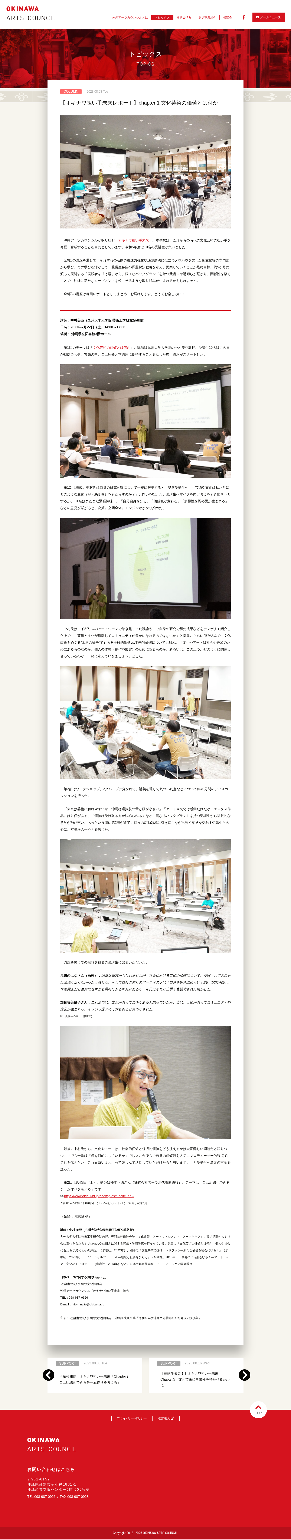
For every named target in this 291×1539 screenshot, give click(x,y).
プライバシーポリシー (132, 1418)
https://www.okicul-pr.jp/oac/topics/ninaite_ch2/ (99, 1196)
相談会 (227, 17)
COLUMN (70, 91)
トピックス (162, 17)
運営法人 (164, 1418)
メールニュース (270, 17)
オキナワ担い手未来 (133, 240)
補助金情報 (184, 17)
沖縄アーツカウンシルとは (130, 17)
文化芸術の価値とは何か (111, 347)
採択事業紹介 (207, 17)
